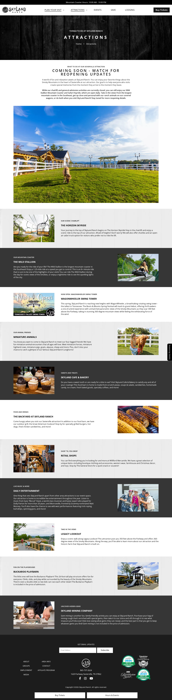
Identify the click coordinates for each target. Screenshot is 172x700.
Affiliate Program (46, 670)
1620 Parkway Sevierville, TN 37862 (86, 674)
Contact (46, 666)
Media (26, 674)
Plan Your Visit (53, 9)
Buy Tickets (162, 10)
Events (97, 9)
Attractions (77, 9)
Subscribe (105, 650)
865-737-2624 (86, 670)
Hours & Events (112, 695)
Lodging (130, 9)
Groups (26, 666)
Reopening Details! (170, 352)
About (26, 661)
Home (79, 43)
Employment (26, 670)
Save (113, 9)
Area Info (46, 661)
